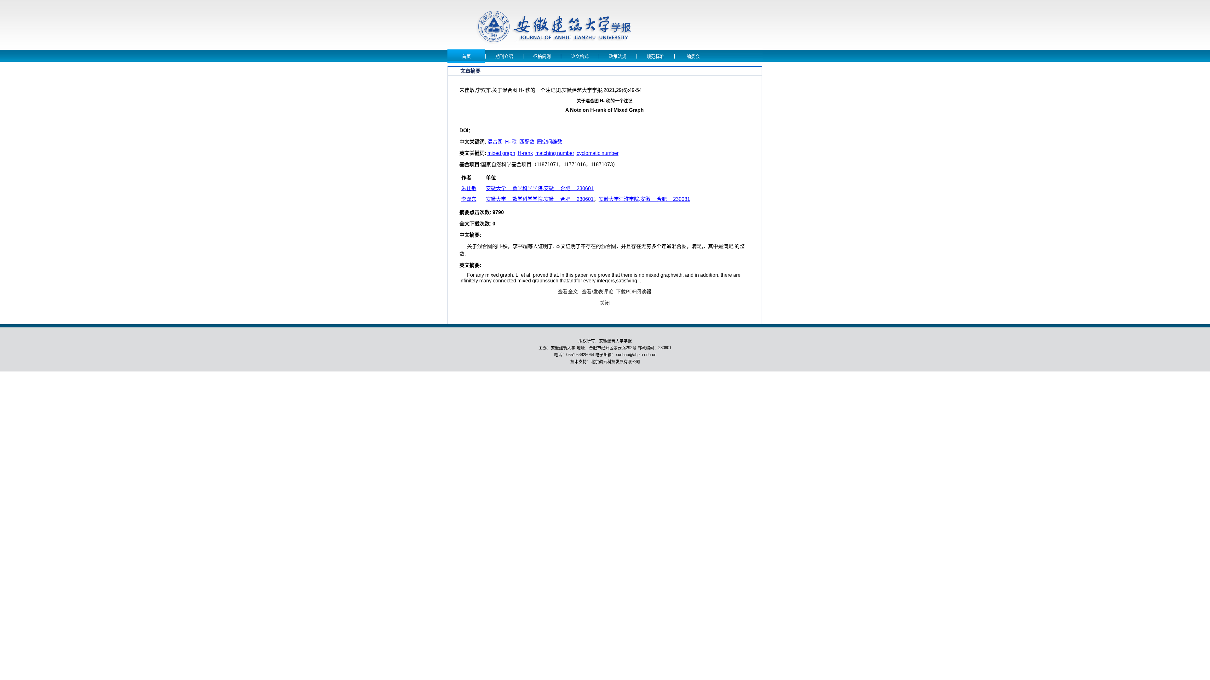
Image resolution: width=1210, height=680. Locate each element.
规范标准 (655, 56)
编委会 (693, 56)
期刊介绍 (504, 56)
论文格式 (580, 56)
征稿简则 (542, 56)
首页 (466, 56)
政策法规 (617, 56)
